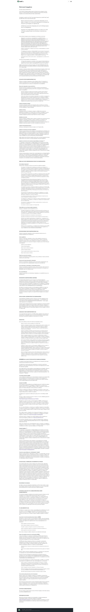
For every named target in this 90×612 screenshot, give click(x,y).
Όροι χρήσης (23, 609)
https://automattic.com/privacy (25, 599)
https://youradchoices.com (38, 417)
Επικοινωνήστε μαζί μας (37, 610)
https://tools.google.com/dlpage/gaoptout (26, 449)
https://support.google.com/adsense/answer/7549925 (28, 398)
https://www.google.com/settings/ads (36, 414)
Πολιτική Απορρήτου (29, 609)
